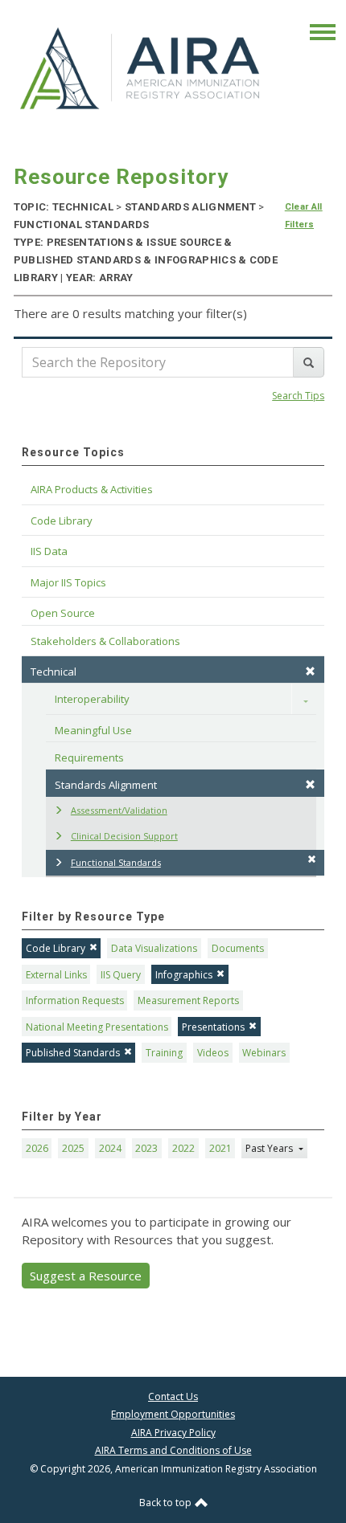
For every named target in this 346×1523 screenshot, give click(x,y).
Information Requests (75, 1000)
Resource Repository (121, 177)
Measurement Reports (188, 1000)
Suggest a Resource (86, 1276)
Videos (213, 1053)
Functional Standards (116, 862)
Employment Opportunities (173, 1414)
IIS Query (121, 975)
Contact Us (173, 1396)
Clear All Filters (304, 216)
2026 (37, 1148)
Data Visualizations (154, 948)
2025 (73, 1148)
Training (164, 1053)
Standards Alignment (106, 785)
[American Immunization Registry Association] (141, 68)
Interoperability (92, 699)
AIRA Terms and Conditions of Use (173, 1450)
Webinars (264, 1053)
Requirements (89, 757)
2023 (146, 1148)
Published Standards (73, 1053)
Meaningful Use (93, 730)
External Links (56, 975)
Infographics (183, 975)
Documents (238, 948)
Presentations (213, 1027)
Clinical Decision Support (124, 836)
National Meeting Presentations (97, 1027)
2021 (220, 1148)
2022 (183, 1148)
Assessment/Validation (119, 810)
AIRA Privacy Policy (173, 1432)
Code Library (55, 948)
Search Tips (298, 395)
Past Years (270, 1148)
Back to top (166, 1502)
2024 (110, 1148)
